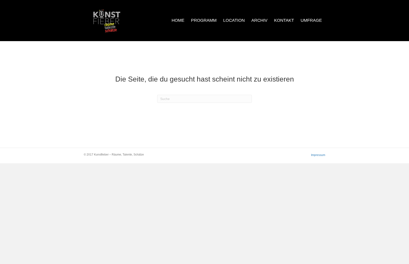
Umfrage (311, 20)
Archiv (259, 20)
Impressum (318, 155)
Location (234, 20)
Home (178, 20)
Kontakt (284, 20)
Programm (204, 20)
